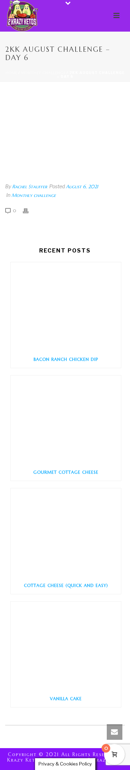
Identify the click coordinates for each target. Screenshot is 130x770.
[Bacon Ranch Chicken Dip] (66, 306)
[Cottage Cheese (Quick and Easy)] (66, 532)
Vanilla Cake (66, 698)
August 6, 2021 (82, 186)
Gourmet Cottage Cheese (65, 472)
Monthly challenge (43, 73)
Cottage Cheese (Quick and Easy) (66, 585)
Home (11, 73)
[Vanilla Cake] (66, 646)
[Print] (29, 210)
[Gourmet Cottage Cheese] (66, 419)
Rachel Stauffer (29, 186)
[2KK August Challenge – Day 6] (65, 132)
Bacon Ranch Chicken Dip (66, 359)
